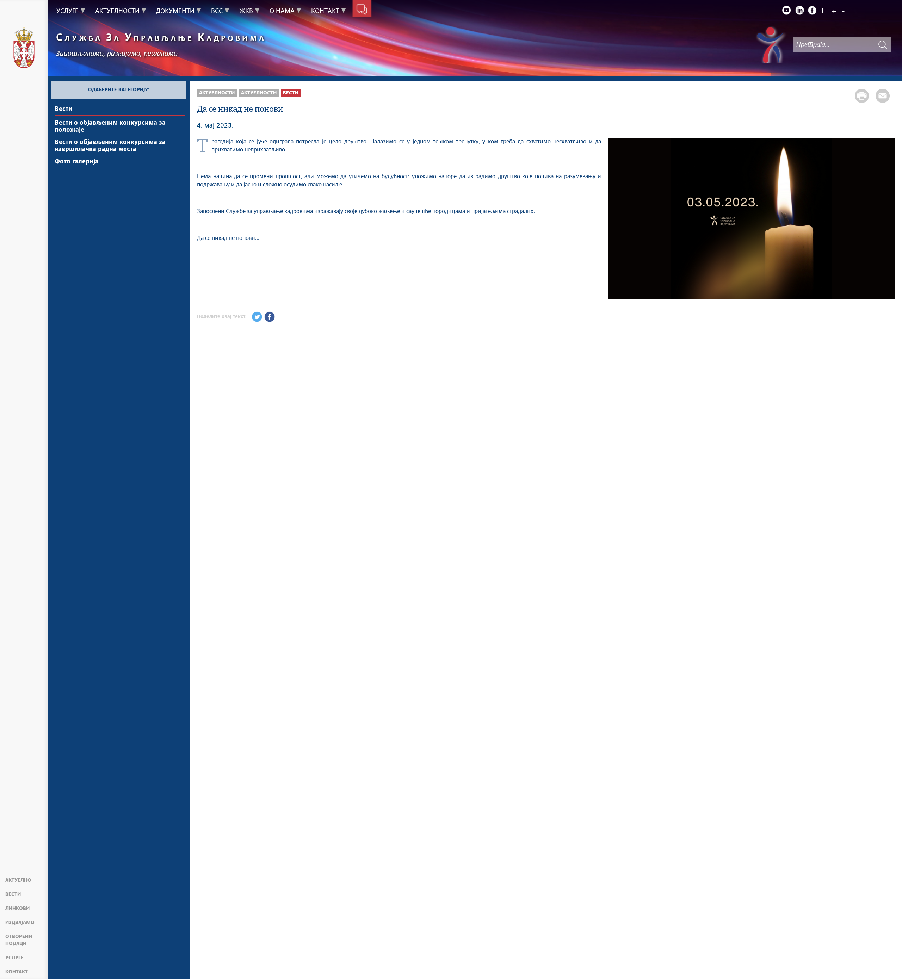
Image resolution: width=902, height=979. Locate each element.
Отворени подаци (18, 940)
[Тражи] (882, 44)
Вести (13, 894)
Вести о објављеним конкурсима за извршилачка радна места (110, 146)
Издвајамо (20, 922)
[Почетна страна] (24, 48)
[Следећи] (886, 219)
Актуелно (18, 880)
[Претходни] (617, 219)
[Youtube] (786, 10)
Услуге (14, 957)
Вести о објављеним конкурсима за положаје (110, 126)
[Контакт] (362, 10)
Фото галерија (77, 162)
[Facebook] (812, 10)
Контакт (16, 971)
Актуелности (217, 93)
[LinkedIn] (799, 10)
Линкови (17, 908)
